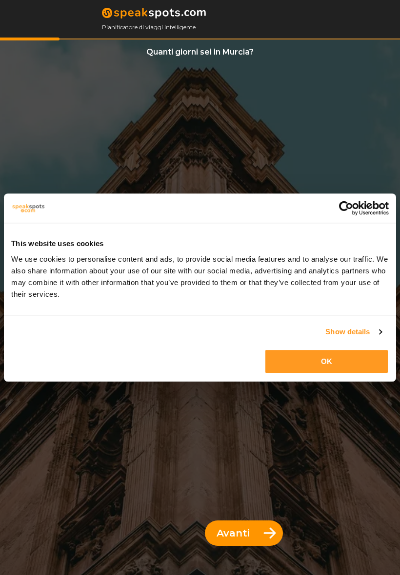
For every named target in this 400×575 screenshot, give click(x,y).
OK (326, 361)
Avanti (233, 533)
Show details (347, 331)
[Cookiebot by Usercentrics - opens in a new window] (346, 208)
